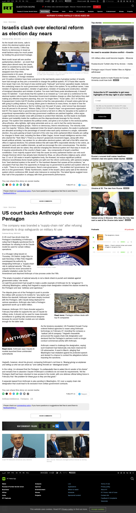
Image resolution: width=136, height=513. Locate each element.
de (17, 473)
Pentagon (25, 399)
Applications (72, 487)
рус (12, 473)
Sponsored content (74, 495)
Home (5, 22)
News (4, 484)
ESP (8, 1)
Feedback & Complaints (109, 498)
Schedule (71, 492)
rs (23, 473)
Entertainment (110, 11)
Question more (25, 7)
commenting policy (24, 191)
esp (8, 473)
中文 (27, 1)
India (63, 11)
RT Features (80, 11)
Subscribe (102, 117)
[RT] (39, 1)
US (31, 399)
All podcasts (129, 229)
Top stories (96, 23)
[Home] (7, 8)
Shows (121, 11)
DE (16, 1)
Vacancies (104, 501)
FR (20, 1)
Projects (130, 11)
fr (20, 473)
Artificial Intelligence (10, 399)
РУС (12, 1)
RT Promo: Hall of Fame (109, 492)
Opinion (100, 11)
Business (55, 11)
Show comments (45, 201)
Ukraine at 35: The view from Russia (107, 188)
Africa (71, 11)
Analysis (91, 11)
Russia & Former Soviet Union (27, 11)
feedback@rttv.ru (9, 193)
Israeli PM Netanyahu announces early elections (17, 460)
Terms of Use (105, 484)
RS (23, 1)
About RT (104, 489)
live (97, 6)
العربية (4, 1)
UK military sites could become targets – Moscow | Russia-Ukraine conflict (68, 7)
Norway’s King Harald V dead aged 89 (68, 15)
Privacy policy (105, 487)
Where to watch (73, 489)
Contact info (105, 495)
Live (69, 484)
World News (45, 11)
